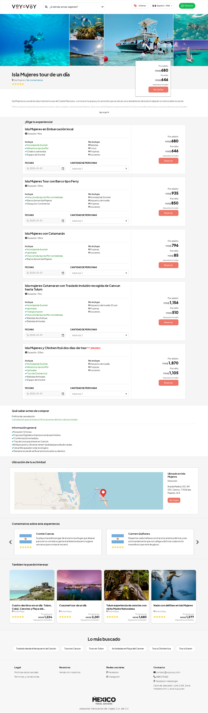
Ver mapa (174, 500)
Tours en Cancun (72, 648)
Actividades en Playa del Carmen (128, 648)
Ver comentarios (34, 80)
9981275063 (162, 677)
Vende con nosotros (69, 672)
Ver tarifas (158, 89)
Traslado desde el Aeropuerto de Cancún (36, 648)
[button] (162, 6)
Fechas (29, 162)
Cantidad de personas (83, 162)
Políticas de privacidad (26, 672)
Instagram (114, 677)
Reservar (168, 160)
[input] (42, 168)
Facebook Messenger (166, 681)
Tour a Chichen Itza (161, 648)
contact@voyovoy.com (168, 672)
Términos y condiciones (26, 677)
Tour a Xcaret (185, 648)
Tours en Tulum (96, 648)
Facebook (113, 672)
